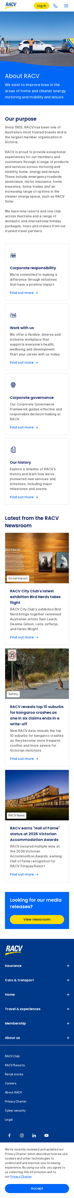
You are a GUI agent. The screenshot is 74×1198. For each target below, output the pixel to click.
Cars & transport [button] (19, 980)
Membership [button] (15, 1023)
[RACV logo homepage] (11, 5)
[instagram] (21, 1135)
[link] (18, 950)
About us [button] (12, 1037)
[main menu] (66, 5)
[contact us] (55, 5)
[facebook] (9, 1135)
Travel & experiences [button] (22, 1009)
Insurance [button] (13, 965)
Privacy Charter (21, 1176)
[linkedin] (34, 1135)
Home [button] (10, 994)
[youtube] (46, 1135)
